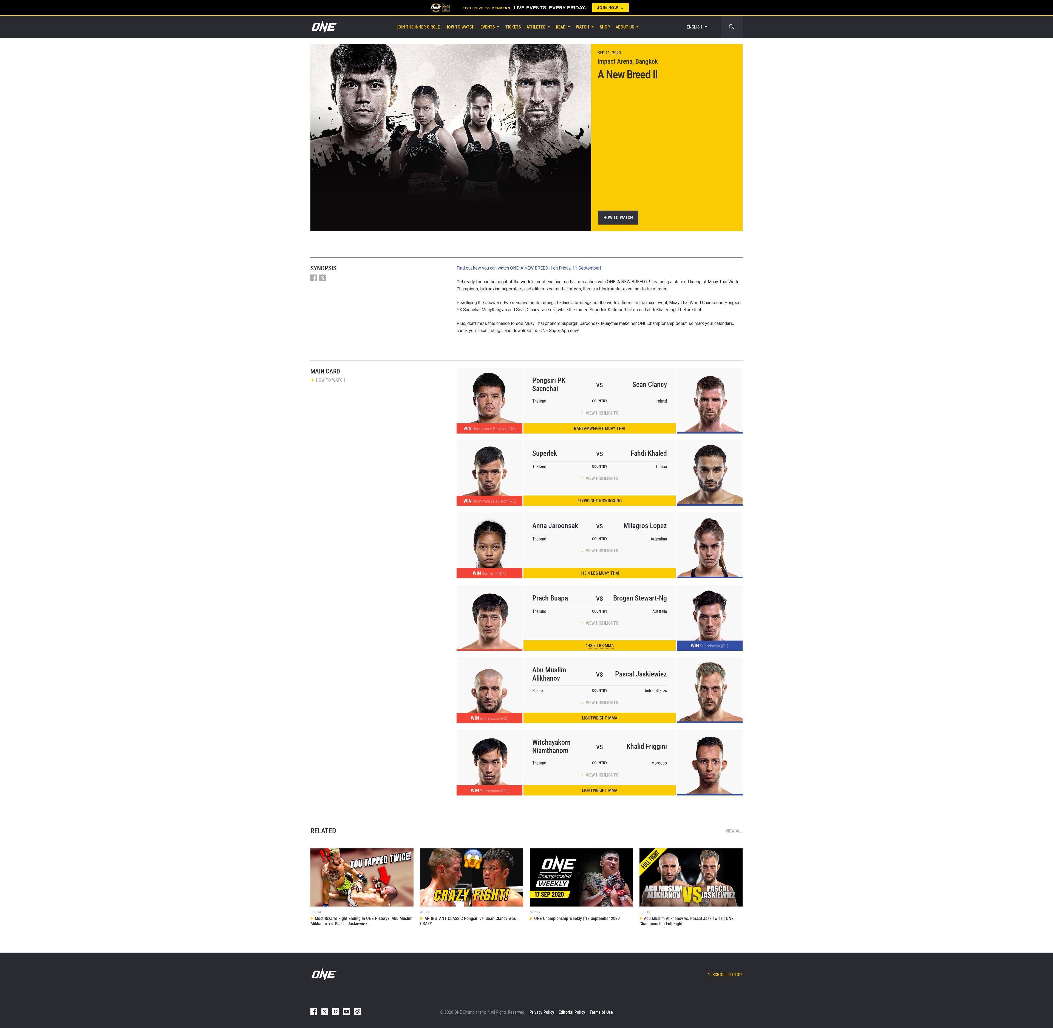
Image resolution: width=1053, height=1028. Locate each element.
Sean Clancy (649, 384)
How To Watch (460, 27)
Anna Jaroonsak (555, 526)
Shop (605, 27)
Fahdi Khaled (649, 453)
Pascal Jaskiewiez (641, 674)
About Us (625, 27)
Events (487, 27)
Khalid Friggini (647, 746)
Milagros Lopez (645, 526)
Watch (582, 27)
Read (560, 27)
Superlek (544, 453)
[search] (732, 27)
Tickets (513, 27)
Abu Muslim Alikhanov (549, 674)
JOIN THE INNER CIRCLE (418, 27)
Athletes (535, 27)
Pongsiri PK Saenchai (548, 384)
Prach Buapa (550, 598)
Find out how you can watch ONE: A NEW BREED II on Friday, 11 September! (529, 268)
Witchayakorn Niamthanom (551, 746)
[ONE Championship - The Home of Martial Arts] (323, 26)
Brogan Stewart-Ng (640, 598)
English (694, 27)
